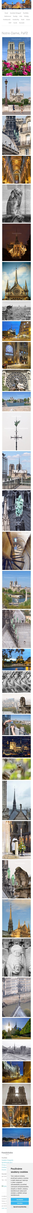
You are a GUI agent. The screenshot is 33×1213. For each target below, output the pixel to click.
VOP (10, 23)
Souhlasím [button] (20, 1199)
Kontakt (21, 23)
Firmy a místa (6, 1165)
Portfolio (25, 13)
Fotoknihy (16, 19)
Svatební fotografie (7, 1160)
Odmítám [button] (20, 1203)
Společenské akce (7, 1162)
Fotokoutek (6, 19)
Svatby (15, 16)
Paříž (22, 19)
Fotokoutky (5, 1167)
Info (20, 16)
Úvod (6, 13)
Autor (28, 19)
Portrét (4, 1170)
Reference (7, 16)
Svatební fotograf (15, 13)
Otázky (26, 16)
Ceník (15, 23)
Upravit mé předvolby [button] (19, 1207)
